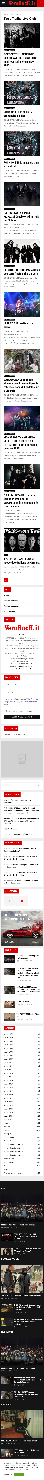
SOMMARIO (12, 50)
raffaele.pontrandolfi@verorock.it (22, 666)
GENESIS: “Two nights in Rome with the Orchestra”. (20, 858)
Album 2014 (8, 1073)
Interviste (7, 1127)
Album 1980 (8, 1038)
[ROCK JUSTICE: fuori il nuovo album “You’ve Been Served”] (7, 1251)
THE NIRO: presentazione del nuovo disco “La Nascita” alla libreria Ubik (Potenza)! (27, 1307)
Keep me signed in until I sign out (18, 711)
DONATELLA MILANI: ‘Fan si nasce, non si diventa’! (19, 1441)
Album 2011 (8, 1062)
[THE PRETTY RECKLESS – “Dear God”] (9, 1017)
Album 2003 (8, 1055)
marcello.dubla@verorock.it (22, 669)
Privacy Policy (15, 702)
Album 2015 (8, 1077)
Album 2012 (8, 1066)
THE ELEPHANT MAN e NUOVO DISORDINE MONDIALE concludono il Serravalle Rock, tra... (27, 1380)
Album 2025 (8, 1112)
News (5, 50)
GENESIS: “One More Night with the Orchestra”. (18, 1225)
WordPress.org (9, 611)
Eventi (6, 1123)
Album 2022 (8, 1102)
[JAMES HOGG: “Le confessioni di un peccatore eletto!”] (22, 1279)
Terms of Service (30, 702)
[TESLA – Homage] (9, 1004)
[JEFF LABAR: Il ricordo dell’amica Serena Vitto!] (7, 1453)
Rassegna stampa (10, 1162)
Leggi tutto (8, 1474)
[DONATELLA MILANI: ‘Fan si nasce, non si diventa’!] (22, 1424)
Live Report (8, 1130)
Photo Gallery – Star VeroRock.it (15, 1141)
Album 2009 (8, 1059)
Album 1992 (8, 1052)
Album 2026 (8, 1116)
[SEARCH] (37, 784)
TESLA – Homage (10, 829)
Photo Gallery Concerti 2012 (14, 1148)
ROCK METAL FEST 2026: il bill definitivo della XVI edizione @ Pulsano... (25, 1236)
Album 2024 (8, 1109)
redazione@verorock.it (25, 658)
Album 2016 (8, 1080)
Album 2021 (8, 1098)
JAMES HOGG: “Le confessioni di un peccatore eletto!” (21, 1296)
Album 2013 (8, 1070)
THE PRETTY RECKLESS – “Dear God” (18, 834)
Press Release (9, 1159)
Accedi (6, 595)
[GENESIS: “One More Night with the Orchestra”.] (9, 959)
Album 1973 (8, 1034)
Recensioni (7, 1166)
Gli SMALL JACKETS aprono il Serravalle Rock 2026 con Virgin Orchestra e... (26, 1394)
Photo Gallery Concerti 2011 (14, 1144)
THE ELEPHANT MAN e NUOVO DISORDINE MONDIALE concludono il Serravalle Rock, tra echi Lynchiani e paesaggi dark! (21, 810)
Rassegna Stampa (10, 1259)
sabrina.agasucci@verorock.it (21, 664)
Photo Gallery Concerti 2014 (14, 1151)
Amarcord (7, 1119)
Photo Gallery (9, 1137)
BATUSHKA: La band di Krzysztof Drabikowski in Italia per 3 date (21, 216)
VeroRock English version (13, 1173)
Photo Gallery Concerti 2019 (14, 1155)
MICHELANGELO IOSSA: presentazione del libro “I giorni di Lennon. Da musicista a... (28, 1322)
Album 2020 (8, 1095)
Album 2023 (8, 1105)
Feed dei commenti (11, 606)
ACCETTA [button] (19, 1474)
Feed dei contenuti (11, 600)
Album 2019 (8, 1091)
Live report (7, 1332)
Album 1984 (8, 1041)
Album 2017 (8, 1084)
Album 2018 (8, 1087)
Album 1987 (8, 1045)
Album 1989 (8, 1048)
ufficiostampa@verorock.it (22, 661)
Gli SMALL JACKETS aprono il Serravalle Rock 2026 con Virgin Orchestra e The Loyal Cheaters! (21, 820)
